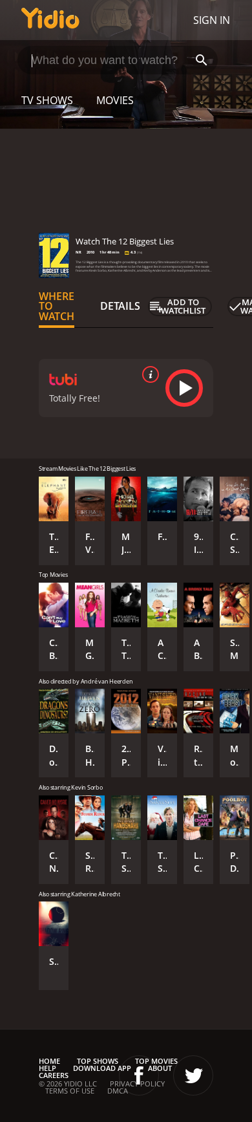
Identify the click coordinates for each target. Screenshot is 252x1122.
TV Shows (47, 100)
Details (120, 306)
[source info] (148, 374)
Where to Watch (56, 306)
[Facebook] (139, 1075)
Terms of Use (69, 1090)
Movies (115, 100)
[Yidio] (50, 20)
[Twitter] (193, 1075)
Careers (53, 1075)
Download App (102, 1068)
